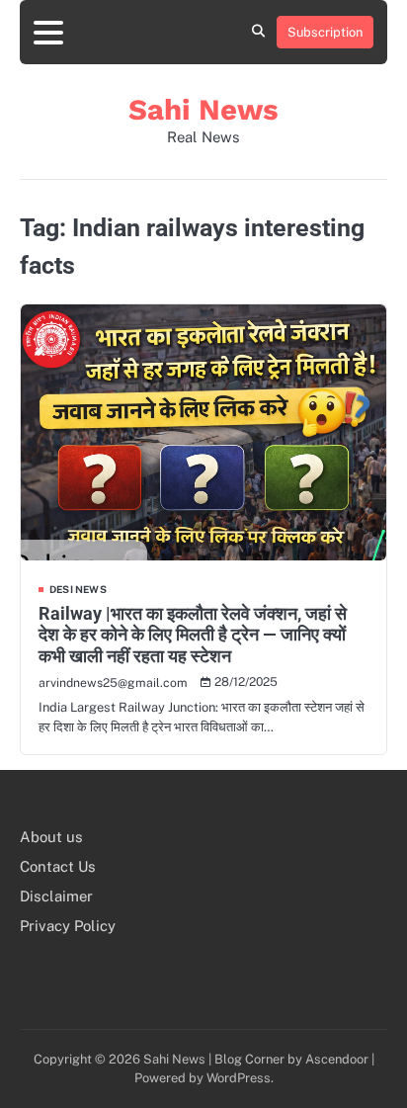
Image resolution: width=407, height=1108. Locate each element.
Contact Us (58, 866)
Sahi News (203, 110)
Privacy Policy (68, 925)
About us (51, 836)
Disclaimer (56, 896)
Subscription (325, 32)
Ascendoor (336, 1059)
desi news (78, 589)
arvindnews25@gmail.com (113, 682)
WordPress (238, 1077)
